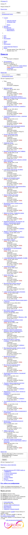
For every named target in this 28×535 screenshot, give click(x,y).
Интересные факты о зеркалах (12, 339)
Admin (8, 67)
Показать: (4, 453)
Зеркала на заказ (8, 88)
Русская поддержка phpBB (8, 516)
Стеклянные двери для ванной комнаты (14, 126)
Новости (4, 54)
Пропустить (4, 9)
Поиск (5, 41)
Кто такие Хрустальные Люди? (12, 364)
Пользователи (7, 27)
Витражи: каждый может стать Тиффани (14, 151)
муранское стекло (8, 143)
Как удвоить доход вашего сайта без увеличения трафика (13, 310)
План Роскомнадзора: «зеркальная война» (15, 186)
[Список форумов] (4, 1)
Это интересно (8, 61)
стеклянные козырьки (9, 266)
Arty (4, 514)
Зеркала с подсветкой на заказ (12, 178)
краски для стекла (8, 275)
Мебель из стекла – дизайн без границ (14, 213)
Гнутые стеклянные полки (11, 134)
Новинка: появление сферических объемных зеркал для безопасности (13, 330)
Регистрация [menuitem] (7, 38)
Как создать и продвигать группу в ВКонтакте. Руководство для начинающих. (15, 97)
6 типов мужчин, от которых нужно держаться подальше (13, 320)
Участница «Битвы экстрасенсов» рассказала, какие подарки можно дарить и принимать (15, 441)
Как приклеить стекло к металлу (12, 283)
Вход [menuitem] (5, 37)
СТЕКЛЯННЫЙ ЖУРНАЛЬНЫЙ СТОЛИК (15, 258)
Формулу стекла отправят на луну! (13, 231)
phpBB (12, 511)
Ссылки (6, 17)
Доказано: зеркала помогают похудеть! (14, 383)
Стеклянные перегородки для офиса (13, 169)
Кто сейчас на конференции (10, 483)
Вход (5, 42)
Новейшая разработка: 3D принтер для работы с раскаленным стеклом (14, 222)
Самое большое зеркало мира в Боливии (14, 291)
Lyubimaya (6, 224)
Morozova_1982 (23, 317)
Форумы (6, 26)
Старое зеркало (23, 65)
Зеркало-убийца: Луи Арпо (11, 194)
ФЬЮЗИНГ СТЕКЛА (9, 239)
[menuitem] (11, 20)
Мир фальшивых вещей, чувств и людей (14, 348)
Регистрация (7, 44)
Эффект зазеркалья (9, 430)
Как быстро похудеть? (9, 356)
